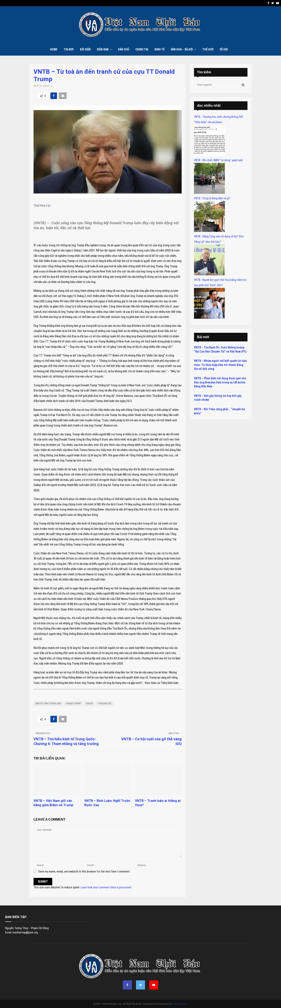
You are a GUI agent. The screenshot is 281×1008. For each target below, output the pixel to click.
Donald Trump (73, 703)
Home (53, 49)
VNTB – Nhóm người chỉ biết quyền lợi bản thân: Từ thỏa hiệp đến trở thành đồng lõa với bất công (220, 364)
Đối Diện (85, 49)
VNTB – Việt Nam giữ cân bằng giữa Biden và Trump (53, 803)
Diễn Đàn (103, 49)
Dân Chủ (123, 49)
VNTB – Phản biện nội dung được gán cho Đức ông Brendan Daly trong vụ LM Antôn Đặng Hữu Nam (220, 382)
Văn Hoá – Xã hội (182, 49)
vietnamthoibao (179, 1003)
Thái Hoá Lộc (104, 703)
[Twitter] (140, 984)
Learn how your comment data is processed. (106, 887)
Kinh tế (159, 49)
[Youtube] (153, 984)
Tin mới (69, 49)
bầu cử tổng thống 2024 (48, 703)
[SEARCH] (243, 85)
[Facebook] (127, 984)
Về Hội (224, 49)
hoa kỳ (89, 703)
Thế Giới (208, 49)
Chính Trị (141, 49)
